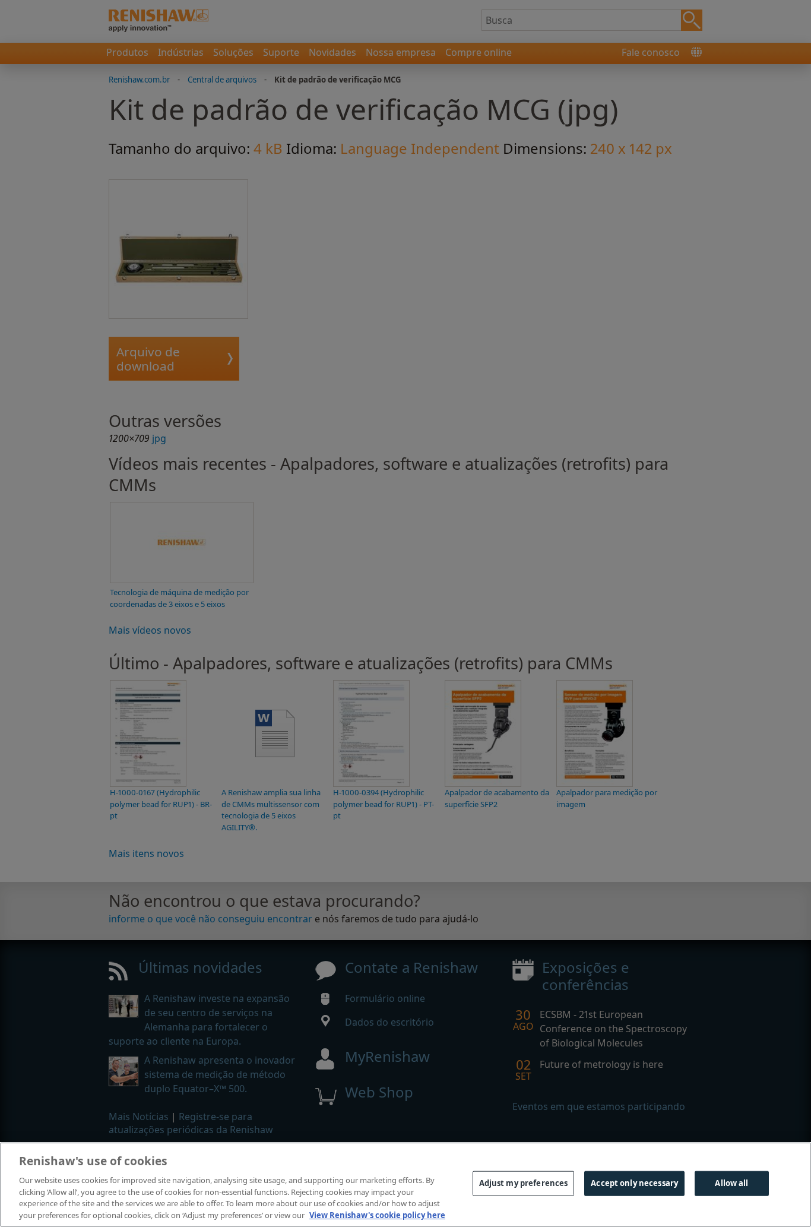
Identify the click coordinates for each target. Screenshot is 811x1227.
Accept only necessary (634, 1183)
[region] (405, 1184)
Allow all (731, 1183)
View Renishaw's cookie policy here (377, 1214)
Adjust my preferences (523, 1183)
